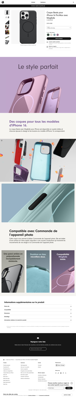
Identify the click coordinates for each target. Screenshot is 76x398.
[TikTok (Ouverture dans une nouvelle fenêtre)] (58, 373)
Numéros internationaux (25, 378)
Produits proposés (6, 365)
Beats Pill (5, 374)
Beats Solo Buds (6, 378)
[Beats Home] (3, 359)
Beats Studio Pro (6, 380)
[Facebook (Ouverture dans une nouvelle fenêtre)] (63, 373)
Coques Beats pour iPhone (8, 372)
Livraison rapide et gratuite (37, 5)
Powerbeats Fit (6, 367)
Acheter (33, 2)
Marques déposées (41, 379)
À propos (39, 365)
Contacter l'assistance (25, 376)
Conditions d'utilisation (42, 375)
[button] (1, 140)
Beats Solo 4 (5, 376)
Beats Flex (5, 384)
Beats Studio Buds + (7, 382)
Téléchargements (24, 365)
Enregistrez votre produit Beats (26, 370)
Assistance (43, 2)
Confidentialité (40, 377)
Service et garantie (24, 369)
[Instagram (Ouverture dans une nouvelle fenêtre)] (55, 373)
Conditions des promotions (43, 380)
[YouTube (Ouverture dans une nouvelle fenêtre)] (61, 373)
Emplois (39, 367)
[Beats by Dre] (3, 2)
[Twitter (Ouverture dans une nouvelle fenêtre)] (65, 373)
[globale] (73, 2)
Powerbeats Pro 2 (6, 369)
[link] (59, 38)
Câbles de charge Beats (7, 370)
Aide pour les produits (25, 367)
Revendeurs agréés (24, 374)
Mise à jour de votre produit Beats (27, 372)
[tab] (7, 12)
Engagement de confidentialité (44, 395)
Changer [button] (61, 365)
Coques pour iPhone (10, 359)
